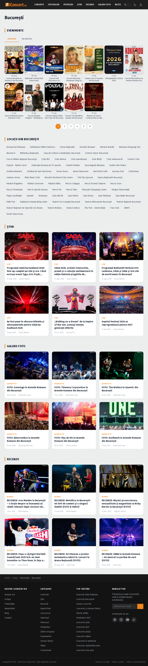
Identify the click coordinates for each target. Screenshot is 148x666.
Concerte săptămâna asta (88, 645)
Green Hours (62, 171)
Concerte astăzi (83, 631)
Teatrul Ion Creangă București (66, 202)
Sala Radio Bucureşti (125, 196)
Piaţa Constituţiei (14, 196)
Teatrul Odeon (73, 208)
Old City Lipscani (85, 177)
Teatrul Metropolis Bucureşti (98, 202)
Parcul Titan (71, 189)
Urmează (12, 39)
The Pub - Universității (95, 208)
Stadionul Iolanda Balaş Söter (33, 202)
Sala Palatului (104, 196)
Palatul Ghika (54, 183)
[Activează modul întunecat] (135, 4)
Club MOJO (97, 159)
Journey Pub (118, 171)
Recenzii (90, 4)
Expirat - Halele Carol (17, 165)
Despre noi (10, 594)
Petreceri (68, 4)
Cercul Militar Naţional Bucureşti (22, 159)
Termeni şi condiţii (102, 662)
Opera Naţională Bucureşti (110, 177)
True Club (114, 208)
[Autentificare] (140, 4)
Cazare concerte (83, 604)
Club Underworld (115, 159)
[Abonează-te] (140, 606)
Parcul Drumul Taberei (95, 183)
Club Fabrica (60, 159)
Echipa (8, 599)
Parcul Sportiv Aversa (37, 189)
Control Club (133, 159)
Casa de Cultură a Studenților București (62, 153)
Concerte (39, 4)
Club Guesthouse (79, 159)
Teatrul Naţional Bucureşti (128, 202)
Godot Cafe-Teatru (117, 165)
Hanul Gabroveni (80, 171)
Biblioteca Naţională (29, 153)
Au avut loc (27, 39)
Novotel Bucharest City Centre (59, 177)
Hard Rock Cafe (100, 171)
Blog (7, 613)
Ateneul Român (107, 147)
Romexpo (43, 196)
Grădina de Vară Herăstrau (39, 171)
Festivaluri (53, 4)
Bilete (118, 4)
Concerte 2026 (83, 622)
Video (43, 645)
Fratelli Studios (73, 165)
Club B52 (45, 159)
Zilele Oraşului (47, 631)
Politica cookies (118, 662)
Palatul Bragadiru (15, 183)
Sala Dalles (73, 196)
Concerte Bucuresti (85, 599)
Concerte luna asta (85, 650)
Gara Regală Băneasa (94, 165)
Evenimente (45, 636)
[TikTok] (133, 619)
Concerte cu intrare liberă (88, 608)
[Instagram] (121, 619)
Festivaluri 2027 (83, 618)
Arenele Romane (87, 147)
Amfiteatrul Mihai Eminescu (42, 147)
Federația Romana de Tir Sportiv (46, 165)
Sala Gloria (88, 196)
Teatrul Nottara (55, 208)
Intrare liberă (46, 641)
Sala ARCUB (57, 196)
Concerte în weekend (86, 641)
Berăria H (11, 153)
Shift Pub (11, 202)
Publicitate (10, 604)
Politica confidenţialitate (136, 662)
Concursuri (45, 613)
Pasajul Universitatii (120, 189)
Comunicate (45, 650)
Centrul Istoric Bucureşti (96, 153)
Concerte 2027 (82, 627)
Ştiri (79, 4)
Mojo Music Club (32, 177)
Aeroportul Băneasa (16, 147)
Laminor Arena (13, 177)
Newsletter (10, 608)
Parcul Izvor (116, 183)
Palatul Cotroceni (35, 183)
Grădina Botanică (14, 171)
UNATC (127, 208)
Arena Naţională (67, 147)
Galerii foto (45, 608)
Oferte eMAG (82, 613)
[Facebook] (114, 619)
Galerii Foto (104, 4)
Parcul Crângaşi (72, 183)
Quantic (30, 196)
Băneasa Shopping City (129, 147)
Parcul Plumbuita (15, 189)
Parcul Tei (56, 189)
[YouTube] (127, 619)
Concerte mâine (83, 636)
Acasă (7, 578)
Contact (8, 618)
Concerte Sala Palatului (87, 594)
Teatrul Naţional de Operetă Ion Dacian (25, 208)
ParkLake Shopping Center (94, 189)
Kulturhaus (134, 171)
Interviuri (44, 618)
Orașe (15, 578)
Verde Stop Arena (15, 214)
